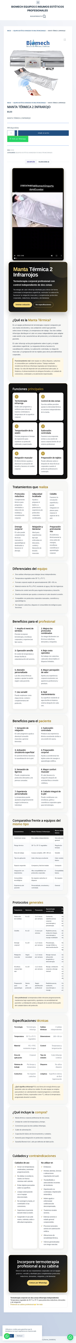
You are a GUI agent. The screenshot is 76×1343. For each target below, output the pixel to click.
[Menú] (38, 2)
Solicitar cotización (23, 304)
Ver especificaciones (43, 304)
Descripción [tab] (31, 162)
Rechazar (19, 1336)
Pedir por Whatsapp (19, 139)
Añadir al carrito (43, 133)
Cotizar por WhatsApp (38, 1283)
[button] (17, 139)
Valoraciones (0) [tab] (43, 162)
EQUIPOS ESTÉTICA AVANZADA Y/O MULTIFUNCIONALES (34, 152)
